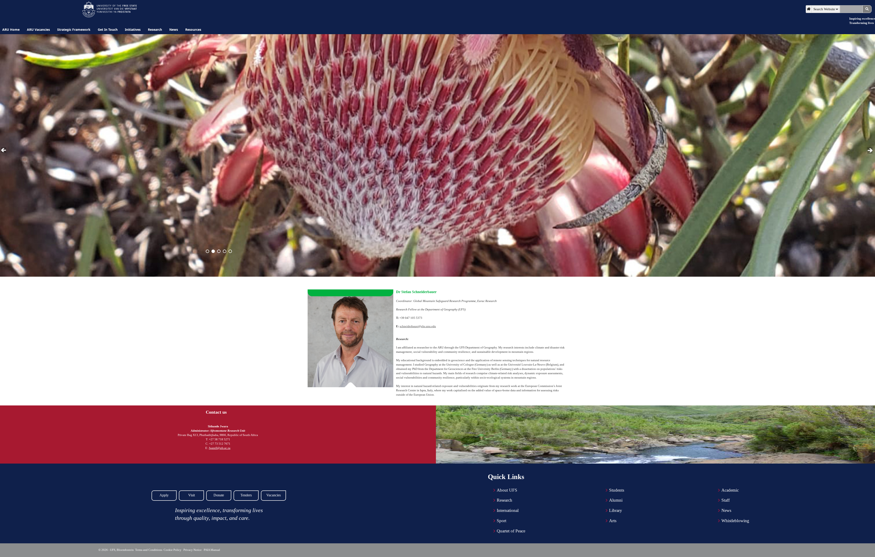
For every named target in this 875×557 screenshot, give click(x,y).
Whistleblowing (735, 520)
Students (616, 490)
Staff (725, 500)
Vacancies (273, 495)
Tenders (246, 495)
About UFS (507, 490)
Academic (730, 490)
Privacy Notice (193, 550)
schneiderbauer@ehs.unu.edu (418, 326)
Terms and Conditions (148, 550)
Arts (612, 520)
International (508, 510)
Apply (164, 495)
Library (615, 510)
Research (504, 500)
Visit (191, 495)
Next (870, 150)
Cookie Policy (173, 550)
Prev (4, 150)
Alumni (616, 500)
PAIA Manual (212, 550)
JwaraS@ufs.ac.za (219, 448)
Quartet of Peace (511, 531)
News (726, 510)
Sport (501, 520)
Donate (219, 495)
